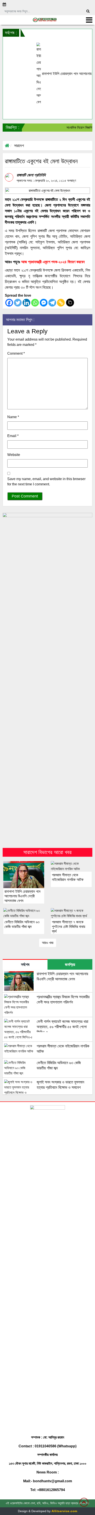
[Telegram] (52, 303)
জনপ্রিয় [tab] (70, 964)
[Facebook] (9, 303)
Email (13, 436)
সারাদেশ (19, 145)
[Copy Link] (61, 303)
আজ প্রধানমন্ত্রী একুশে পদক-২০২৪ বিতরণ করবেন (53, 262)
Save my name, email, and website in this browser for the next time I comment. (46, 481)
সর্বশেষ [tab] (25, 964)
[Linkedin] (26, 303)
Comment (16, 353)
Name (13, 417)
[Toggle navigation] (89, 20)
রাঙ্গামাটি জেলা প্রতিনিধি (31, 175)
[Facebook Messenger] (44, 303)
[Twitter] (18, 303)
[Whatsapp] (35, 303)
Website (13, 455)
